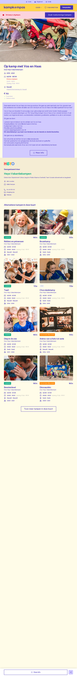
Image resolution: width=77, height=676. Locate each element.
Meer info (40, 152)
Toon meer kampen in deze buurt (38, 408)
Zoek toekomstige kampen (59, 14)
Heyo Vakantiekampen (15, 70)
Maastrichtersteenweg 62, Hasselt (17, 89)
